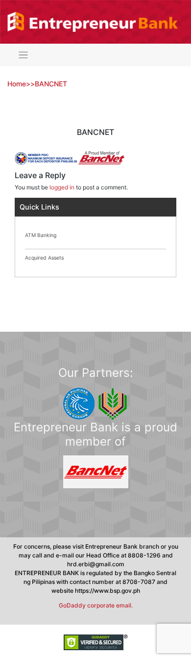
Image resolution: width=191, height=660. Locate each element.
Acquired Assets (44, 258)
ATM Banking (40, 235)
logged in (61, 187)
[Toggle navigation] (23, 55)
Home (16, 83)
